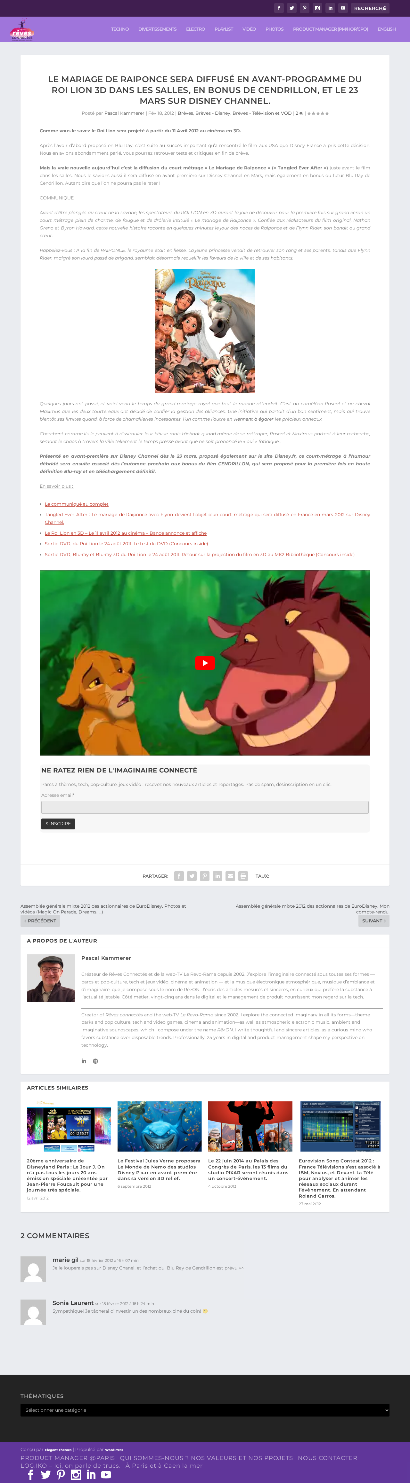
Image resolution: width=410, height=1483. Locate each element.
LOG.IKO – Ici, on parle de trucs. (70, 1465)
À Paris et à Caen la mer (164, 1465)
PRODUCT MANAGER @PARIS (67, 1458)
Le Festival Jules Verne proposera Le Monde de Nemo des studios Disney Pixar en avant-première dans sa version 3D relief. (159, 1169)
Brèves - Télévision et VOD (262, 113)
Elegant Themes (58, 1450)
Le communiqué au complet (77, 504)
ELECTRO (195, 29)
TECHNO (120, 29)
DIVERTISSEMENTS (157, 29)
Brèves (185, 113)
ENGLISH (387, 29)
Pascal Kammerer (124, 113)
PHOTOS (274, 29)
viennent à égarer (254, 419)
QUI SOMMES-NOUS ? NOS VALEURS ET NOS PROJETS (206, 1458)
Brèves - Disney (212, 113)
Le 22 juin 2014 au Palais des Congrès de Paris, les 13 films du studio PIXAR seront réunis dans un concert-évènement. (248, 1169)
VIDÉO (249, 29)
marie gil (65, 1259)
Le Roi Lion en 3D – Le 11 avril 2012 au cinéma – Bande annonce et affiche (126, 533)
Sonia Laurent (73, 1303)
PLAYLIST (224, 29)
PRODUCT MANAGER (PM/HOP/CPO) (330, 29)
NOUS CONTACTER (327, 1458)
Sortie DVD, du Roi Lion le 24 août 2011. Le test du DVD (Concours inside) (126, 544)
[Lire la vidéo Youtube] (205, 663)
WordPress (114, 1450)
